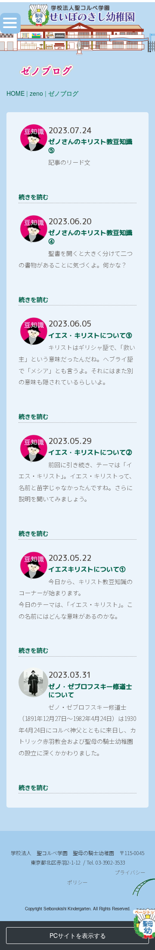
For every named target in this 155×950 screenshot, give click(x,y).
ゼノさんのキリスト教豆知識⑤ (90, 146)
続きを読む (34, 196)
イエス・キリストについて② (90, 452)
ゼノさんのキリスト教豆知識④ (90, 237)
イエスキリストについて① (87, 569)
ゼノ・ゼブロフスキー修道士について (90, 691)
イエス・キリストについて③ (90, 335)
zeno (36, 93)
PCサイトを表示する (78, 935)
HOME (15, 93)
